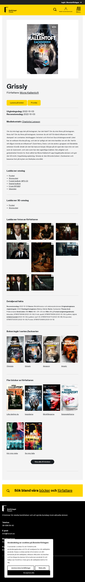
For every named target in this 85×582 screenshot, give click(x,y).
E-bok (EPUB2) (14, 186)
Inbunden (12, 189)
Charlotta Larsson (31, 121)
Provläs (34, 103)
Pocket (12, 176)
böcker (44, 490)
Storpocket (13, 178)
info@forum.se (8, 533)
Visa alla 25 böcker (42, 462)
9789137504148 (12, 317)
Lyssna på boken (17, 103)
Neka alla (42, 568)
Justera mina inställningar (20, 568)
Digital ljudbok (15, 183)
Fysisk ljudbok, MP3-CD (18, 181)
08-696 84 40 (8, 525)
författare (65, 490)
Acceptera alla (28, 573)
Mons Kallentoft (29, 92)
